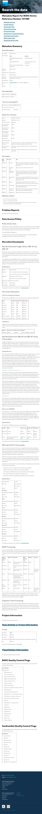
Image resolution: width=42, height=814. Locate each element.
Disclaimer (18, 794)
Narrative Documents (10, 29)
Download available (13, 82)
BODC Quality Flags (9, 38)
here (21, 644)
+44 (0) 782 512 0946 (9, 775)
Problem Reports (9, 24)
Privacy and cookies (20, 795)
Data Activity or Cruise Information (14, 33)
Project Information (9, 31)
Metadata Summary (9, 22)
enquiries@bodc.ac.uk (10, 777)
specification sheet (25, 441)
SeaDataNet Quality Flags (11, 40)
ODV (25, 82)
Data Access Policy (9, 27)
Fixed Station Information (11, 36)
